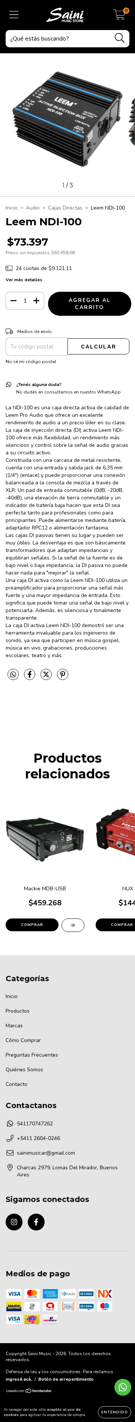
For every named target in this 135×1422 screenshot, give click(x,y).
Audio (33, 207)
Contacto (16, 1084)
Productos (18, 1011)
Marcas (14, 1025)
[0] (119, 17)
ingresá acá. (19, 1379)
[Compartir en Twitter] (46, 677)
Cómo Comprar (23, 1040)
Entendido (114, 1412)
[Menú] (14, 15)
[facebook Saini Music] (36, 1222)
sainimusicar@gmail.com (46, 1153)
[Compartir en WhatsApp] (13, 675)
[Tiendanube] (29, 1392)
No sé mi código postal (31, 362)
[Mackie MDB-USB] (73, 925)
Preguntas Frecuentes (32, 1055)
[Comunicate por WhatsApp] (122, 1387)
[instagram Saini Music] (14, 1222)
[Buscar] (120, 38)
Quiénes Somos (24, 1069)
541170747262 (35, 1123)
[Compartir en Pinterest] (62, 677)
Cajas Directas (65, 207)
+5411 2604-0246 (38, 1138)
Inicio (12, 207)
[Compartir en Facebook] (30, 677)
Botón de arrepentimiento (66, 1379)
